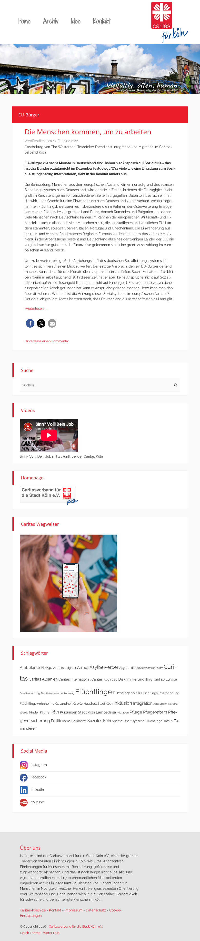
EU (163, 679)
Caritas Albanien (43, 679)
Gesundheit (63, 703)
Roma (66, 721)
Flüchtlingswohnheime (37, 703)
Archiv (51, 21)
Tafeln (168, 721)
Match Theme (30, 933)
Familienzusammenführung (57, 693)
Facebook (38, 777)
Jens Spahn (160, 703)
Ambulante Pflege (36, 667)
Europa (171, 679)
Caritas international (74, 679)
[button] (30, 323)
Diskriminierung (131, 679)
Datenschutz (96, 910)
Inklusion (123, 703)
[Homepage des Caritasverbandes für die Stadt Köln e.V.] (49, 495)
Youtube (37, 802)
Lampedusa (106, 712)
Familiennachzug (30, 693)
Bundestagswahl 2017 (149, 667)
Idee (75, 21)
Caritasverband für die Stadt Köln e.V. (76, 926)
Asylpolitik (127, 668)
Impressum (73, 910)
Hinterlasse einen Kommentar (47, 341)
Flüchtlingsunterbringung (160, 693)
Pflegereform (155, 712)
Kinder (34, 712)
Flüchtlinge (93, 691)
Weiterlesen (36, 308)
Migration (123, 712)
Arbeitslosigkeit (64, 668)
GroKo (78, 703)
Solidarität (78, 721)
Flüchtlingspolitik (126, 693)
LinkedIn (37, 790)
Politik (56, 721)
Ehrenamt (152, 679)
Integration (142, 703)
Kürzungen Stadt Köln (77, 712)
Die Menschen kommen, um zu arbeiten (88, 131)
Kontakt (101, 21)
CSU (114, 679)
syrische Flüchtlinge (147, 721)
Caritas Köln (101, 679)
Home (24, 21)
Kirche (45, 712)
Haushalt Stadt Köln (98, 703)
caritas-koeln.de (33, 910)
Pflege (136, 712)
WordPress (51, 933)
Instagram (39, 765)
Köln (54, 712)
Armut (83, 667)
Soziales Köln (99, 720)
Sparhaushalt (121, 721)
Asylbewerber (104, 667)
